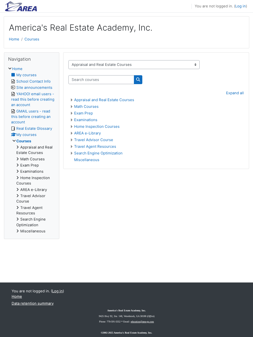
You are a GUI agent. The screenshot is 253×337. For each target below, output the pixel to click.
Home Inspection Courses (97, 126)
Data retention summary (33, 303)
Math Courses (86, 106)
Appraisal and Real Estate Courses (104, 99)
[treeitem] (31, 150)
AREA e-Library (87, 133)
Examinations (85, 119)
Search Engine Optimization (98, 153)
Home (14, 39)
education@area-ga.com (142, 321)
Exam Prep (83, 113)
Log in (240, 6)
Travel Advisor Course (93, 139)
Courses (31, 39)
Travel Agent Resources (95, 146)
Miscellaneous (86, 159)
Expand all (235, 93)
